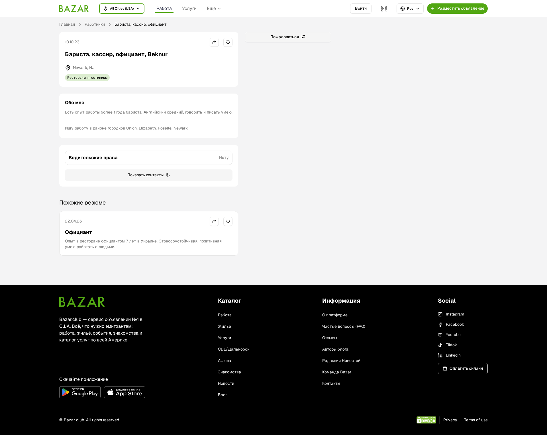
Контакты (331, 383)
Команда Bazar (336, 372)
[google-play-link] (80, 392)
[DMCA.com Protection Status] (426, 420)
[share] (214, 42)
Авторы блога (335, 349)
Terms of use (476, 419)
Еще (211, 8)
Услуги (189, 8)
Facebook (455, 324)
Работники (95, 24)
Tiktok (451, 344)
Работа (164, 8)
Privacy (450, 419)
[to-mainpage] (82, 302)
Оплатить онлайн (466, 368)
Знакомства (229, 372)
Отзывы (329, 337)
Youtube (453, 334)
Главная (67, 24)
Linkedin (453, 355)
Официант (78, 232)
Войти (361, 8)
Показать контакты (145, 174)
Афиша (224, 360)
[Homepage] (74, 8)
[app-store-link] (124, 392)
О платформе (335, 314)
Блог (222, 394)
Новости (226, 383)
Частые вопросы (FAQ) (343, 326)
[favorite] (227, 42)
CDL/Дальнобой (234, 349)
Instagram (455, 314)
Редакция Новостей (341, 360)
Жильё (224, 326)
